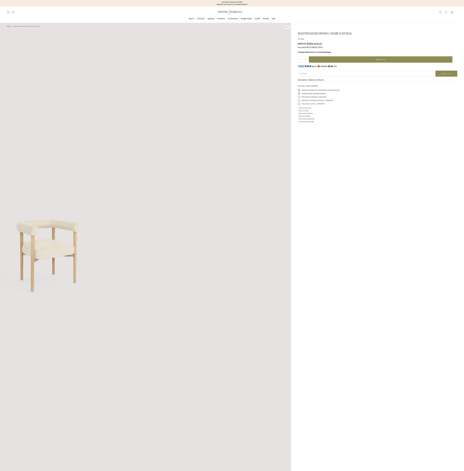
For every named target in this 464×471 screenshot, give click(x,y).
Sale (273, 19)
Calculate (446, 74)
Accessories (233, 19)
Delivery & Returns (316, 80)
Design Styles (246, 19)
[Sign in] (446, 12)
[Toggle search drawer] (440, 12)
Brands (266, 19)
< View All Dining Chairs (305, 113)
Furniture (201, 19)
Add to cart (380, 59)
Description (302, 80)
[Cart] (451, 12)
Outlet (257, 19)
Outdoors (221, 19)
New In (191, 19)
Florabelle (301, 39)
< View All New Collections (306, 119)
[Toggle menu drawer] (8, 12)
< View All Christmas (304, 108)
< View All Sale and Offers (306, 122)
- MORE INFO (322, 97)
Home (9, 26)
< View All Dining (303, 111)
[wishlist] (13, 12)
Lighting (211, 19)
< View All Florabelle (304, 116)
